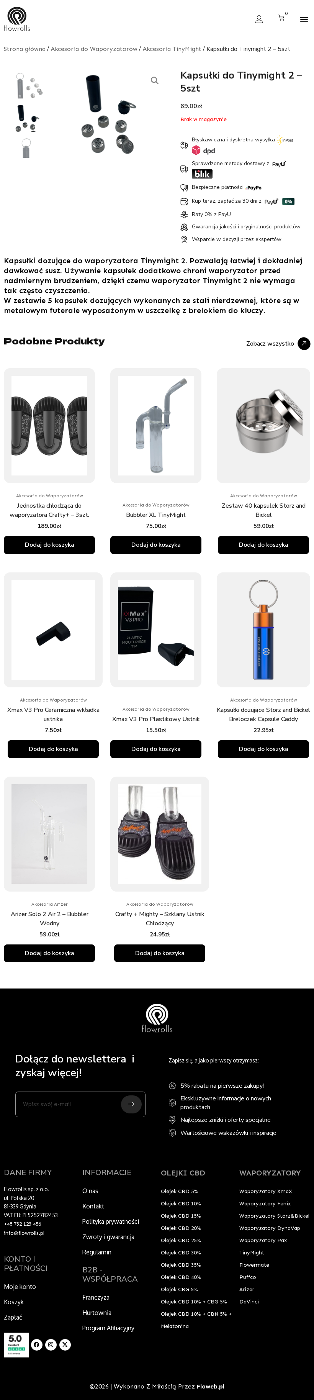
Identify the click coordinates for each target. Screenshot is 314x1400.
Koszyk (14, 1302)
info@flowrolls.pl (24, 1233)
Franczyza (96, 1297)
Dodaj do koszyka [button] (49, 545)
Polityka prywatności (110, 1221)
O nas (90, 1191)
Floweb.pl (210, 1386)
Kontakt (93, 1206)
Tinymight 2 (161, 260)
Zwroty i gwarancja (108, 1237)
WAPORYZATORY (270, 1172)
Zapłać (13, 1317)
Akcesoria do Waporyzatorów (94, 48)
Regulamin (96, 1252)
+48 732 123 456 (22, 1224)
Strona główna (25, 48)
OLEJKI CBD (183, 1172)
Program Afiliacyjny (108, 1328)
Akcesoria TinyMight (171, 48)
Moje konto (20, 1286)
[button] (304, 19)
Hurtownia (96, 1312)
